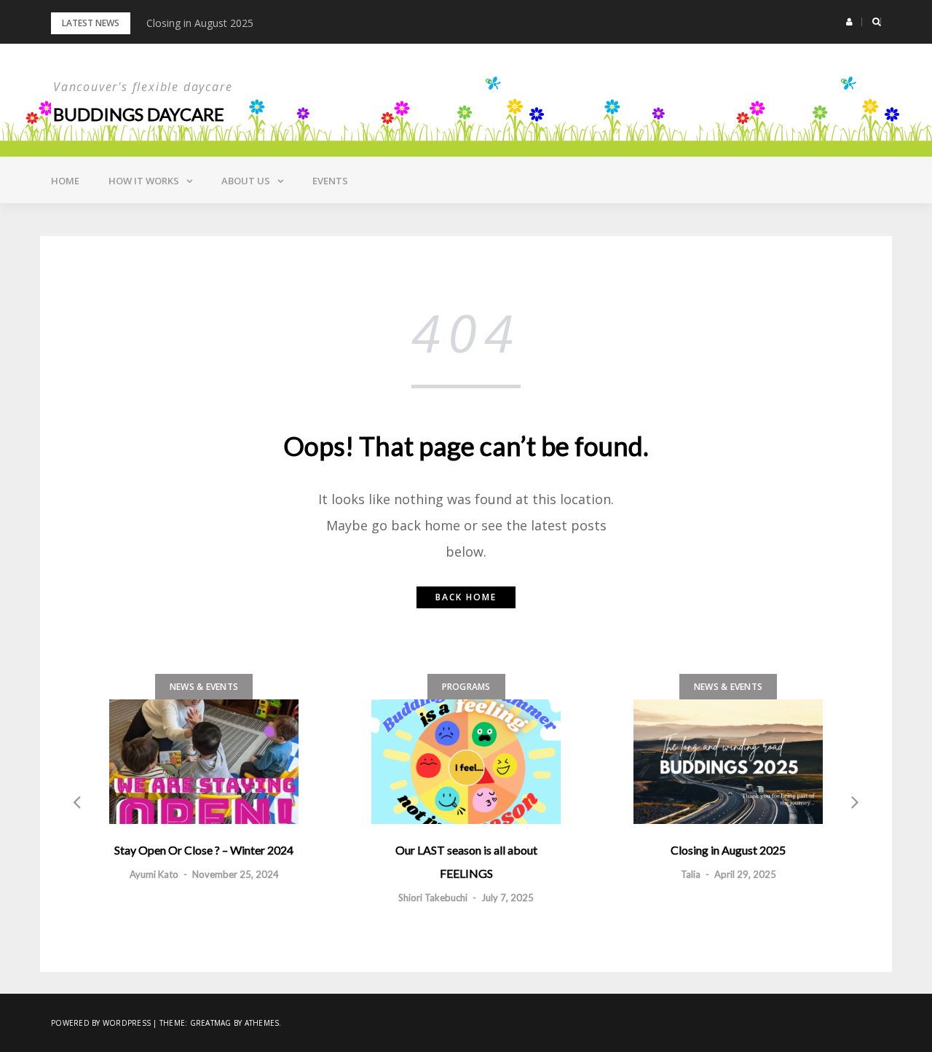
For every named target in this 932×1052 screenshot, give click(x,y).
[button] (849, 21)
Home (65, 180)
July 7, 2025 (507, 897)
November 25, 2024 (235, 874)
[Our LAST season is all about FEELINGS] (466, 761)
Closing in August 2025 (199, 23)
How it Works (143, 180)
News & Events (204, 686)
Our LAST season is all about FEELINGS (466, 861)
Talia (690, 874)
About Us (245, 180)
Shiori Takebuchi (432, 897)
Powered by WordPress (101, 1023)
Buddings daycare (138, 114)
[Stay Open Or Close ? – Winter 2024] (204, 761)
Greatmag (211, 1023)
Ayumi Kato (154, 874)
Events (330, 180)
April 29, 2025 (745, 874)
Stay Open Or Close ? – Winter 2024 (203, 850)
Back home (466, 597)
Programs (466, 686)
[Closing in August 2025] (728, 761)
